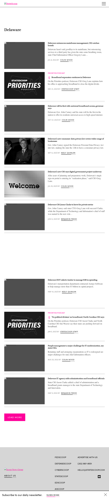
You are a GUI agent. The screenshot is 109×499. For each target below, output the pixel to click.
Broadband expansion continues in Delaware (71, 77)
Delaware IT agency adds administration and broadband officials (76, 378)
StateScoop (61, 476)
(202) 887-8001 (85, 463)
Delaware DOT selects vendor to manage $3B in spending (72, 280)
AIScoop (59, 489)
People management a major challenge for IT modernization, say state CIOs (76, 347)
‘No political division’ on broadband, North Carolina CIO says (78, 317)
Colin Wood (66, 60)
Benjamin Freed (69, 219)
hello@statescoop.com (91, 469)
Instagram (94, 476)
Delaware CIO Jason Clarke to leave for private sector (70, 204)
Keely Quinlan (68, 153)
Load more (15, 417)
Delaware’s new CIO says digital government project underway (75, 171)
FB (79, 476)
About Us (10, 475)
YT (98, 476)
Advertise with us (87, 457)
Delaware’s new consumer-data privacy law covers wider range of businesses (76, 140)
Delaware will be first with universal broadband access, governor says (75, 107)
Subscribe (53, 495)
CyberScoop (62, 469)
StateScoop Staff (70, 89)
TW (84, 476)
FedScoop (60, 457)
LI (88, 476)
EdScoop (60, 482)
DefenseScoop (63, 463)
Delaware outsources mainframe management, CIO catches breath (73, 44)
